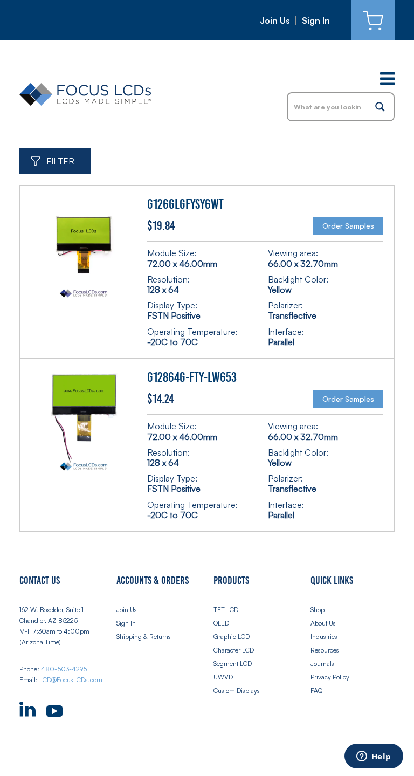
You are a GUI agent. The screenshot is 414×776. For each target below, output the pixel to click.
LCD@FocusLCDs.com (70, 680)
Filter (60, 161)
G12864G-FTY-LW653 (192, 377)
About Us (323, 623)
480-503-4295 (64, 669)
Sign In (316, 20)
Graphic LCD (231, 637)
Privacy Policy (329, 677)
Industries (323, 637)
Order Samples (348, 225)
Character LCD (233, 650)
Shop (317, 610)
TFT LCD (225, 610)
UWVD (223, 677)
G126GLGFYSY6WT (185, 204)
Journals (322, 664)
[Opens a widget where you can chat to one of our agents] (373, 757)
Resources (324, 650)
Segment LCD (232, 664)
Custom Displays (236, 690)
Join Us (275, 20)
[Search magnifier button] (380, 106)
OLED (221, 623)
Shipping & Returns (143, 637)
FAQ (316, 690)
